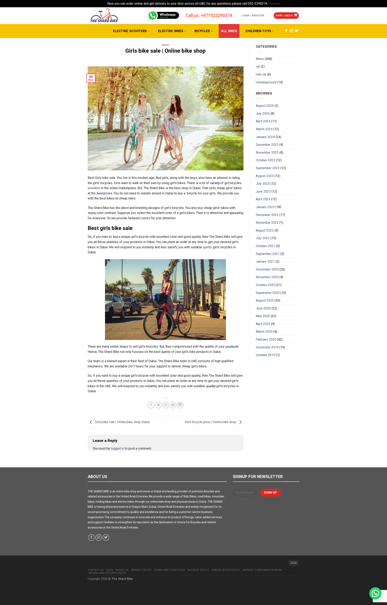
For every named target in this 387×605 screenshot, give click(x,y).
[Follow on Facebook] (286, 31)
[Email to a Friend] (165, 405)
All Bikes (229, 31)
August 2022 (265, 230)
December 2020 (267, 269)
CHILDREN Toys (258, 31)
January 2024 (265, 137)
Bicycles (202, 31)
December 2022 (267, 215)
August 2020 (265, 300)
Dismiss (274, 3)
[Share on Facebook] (151, 405)
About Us (122, 569)
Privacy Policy (141, 569)
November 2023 (267, 152)
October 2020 (265, 285)
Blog (109, 569)
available (94, 188)
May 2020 (263, 316)
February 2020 (266, 339)
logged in (117, 448)
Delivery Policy (198, 569)
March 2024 (264, 129)
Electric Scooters (130, 31)
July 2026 (263, 113)
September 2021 (268, 254)
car (258, 66)
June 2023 (263, 191)
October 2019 (265, 355)
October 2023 (265, 160)
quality (207, 247)
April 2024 (263, 121)
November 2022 (267, 222)
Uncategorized (266, 82)
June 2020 (263, 308)
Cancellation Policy (225, 569)
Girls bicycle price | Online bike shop (211, 422)
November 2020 (267, 277)
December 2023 (267, 145)
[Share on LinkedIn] (180, 405)
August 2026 (265, 106)
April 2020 (263, 324)
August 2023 (265, 176)
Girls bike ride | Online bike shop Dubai (122, 422)
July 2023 (263, 184)
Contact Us (96, 569)
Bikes (165, 45)
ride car (261, 74)
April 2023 (263, 199)
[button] (375, 593)
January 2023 (265, 207)
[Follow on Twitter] (296, 31)
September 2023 (268, 168)
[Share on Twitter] (158, 405)
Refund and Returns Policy (107, 572)
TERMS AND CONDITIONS (169, 569)
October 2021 (265, 246)
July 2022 (263, 238)
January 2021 (265, 261)
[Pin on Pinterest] (173, 405)
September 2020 (268, 293)
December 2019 (267, 347)
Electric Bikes (170, 31)
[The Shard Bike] (104, 15)
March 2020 (264, 331)
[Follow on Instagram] (291, 31)
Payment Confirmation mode (262, 569)
